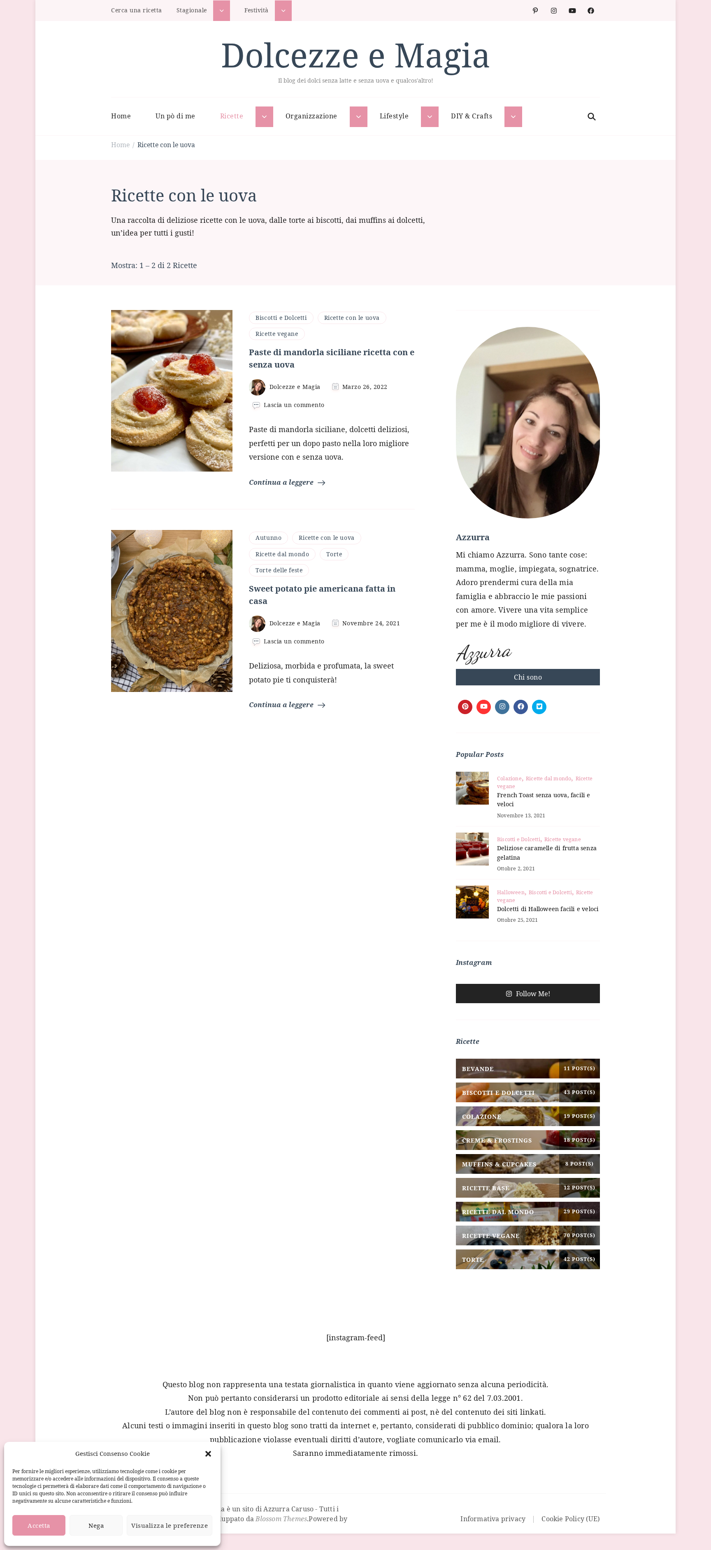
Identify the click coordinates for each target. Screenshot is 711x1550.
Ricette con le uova (352, 318)
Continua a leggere (281, 482)
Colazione (509, 778)
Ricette (232, 115)
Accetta (39, 1525)
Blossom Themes (281, 1518)
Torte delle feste (279, 570)
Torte (334, 554)
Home (121, 115)
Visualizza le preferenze (169, 1525)
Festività (256, 10)
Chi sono (528, 677)
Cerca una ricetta (136, 10)
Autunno (268, 537)
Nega (96, 1525)
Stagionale (192, 10)
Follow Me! (533, 993)
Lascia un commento (294, 404)
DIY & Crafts (471, 115)
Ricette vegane (277, 334)
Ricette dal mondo (282, 554)
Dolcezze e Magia (355, 54)
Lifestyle (394, 115)
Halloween (511, 892)
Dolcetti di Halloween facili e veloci (548, 909)
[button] (208, 1454)
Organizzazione (311, 115)
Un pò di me (175, 115)
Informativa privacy (492, 1518)
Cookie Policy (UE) (570, 1518)
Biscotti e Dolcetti (281, 318)
